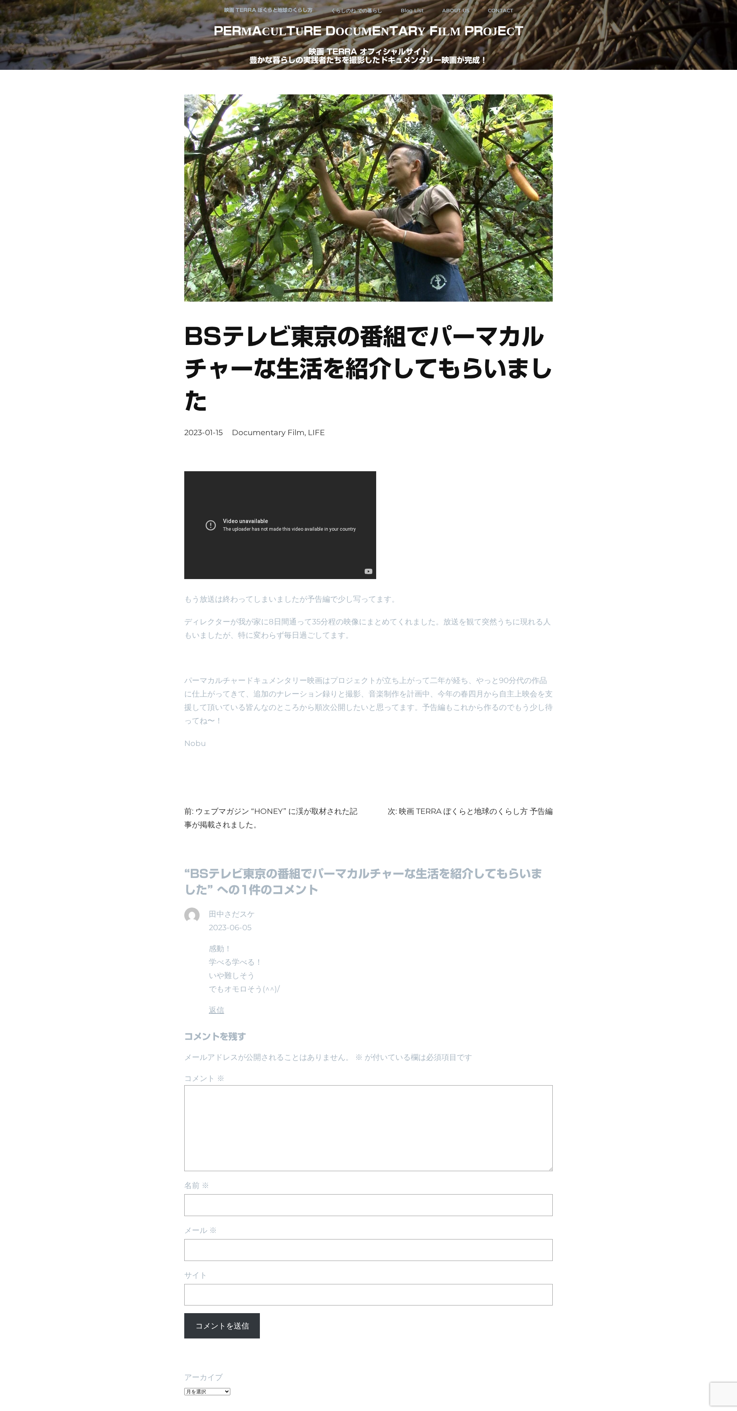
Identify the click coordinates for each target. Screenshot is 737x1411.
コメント (204, 1078)
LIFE (316, 432)
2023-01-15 (203, 432)
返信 (216, 1010)
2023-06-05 (230, 927)
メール (200, 1230)
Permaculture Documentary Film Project (369, 31)
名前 (196, 1185)
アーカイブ (203, 1377)
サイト (195, 1275)
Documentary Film (268, 432)
